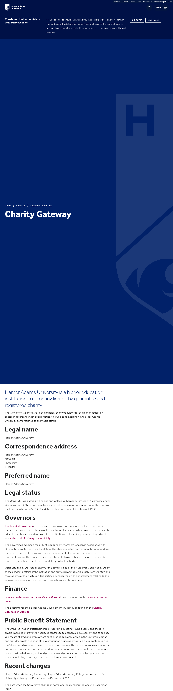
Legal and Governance (41, 206)
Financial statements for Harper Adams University (34, 597)
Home (8, 206)
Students (128, 2)
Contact (147, 2)
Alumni (117, 2)
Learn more (153, 20)
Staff (139, 2)
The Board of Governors (19, 526)
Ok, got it (137, 20)
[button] (149, 7)
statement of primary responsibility (30, 538)
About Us (20, 206)
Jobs (163, 2)
